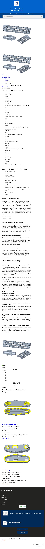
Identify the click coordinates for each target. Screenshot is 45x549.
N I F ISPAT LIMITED (16, 9)
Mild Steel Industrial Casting (10, 424)
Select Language (38, 546)
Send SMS (23, 532)
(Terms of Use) (22, 538)
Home (6, 78)
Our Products (23, 13)
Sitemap (3, 504)
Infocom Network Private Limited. (21, 539)
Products (7, 80)
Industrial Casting (9, 82)
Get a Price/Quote (6, 86)
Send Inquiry (6, 76)
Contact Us (30, 13)
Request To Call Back (6, 77)
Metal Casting (6, 470)
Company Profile (14, 13)
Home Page (5, 13)
